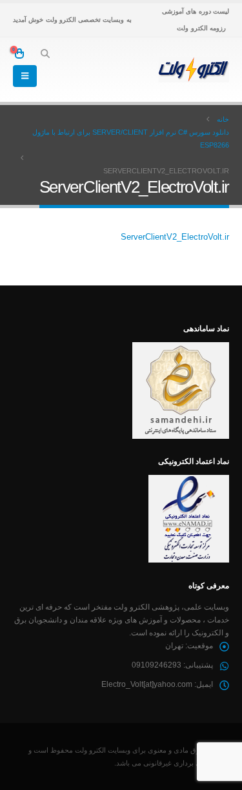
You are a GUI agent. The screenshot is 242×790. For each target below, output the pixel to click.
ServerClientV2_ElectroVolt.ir (175, 237)
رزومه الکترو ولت (201, 28)
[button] (44, 53)
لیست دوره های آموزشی (195, 11)
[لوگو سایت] (193, 69)
